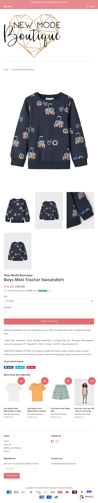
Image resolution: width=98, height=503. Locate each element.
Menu (9, 6)
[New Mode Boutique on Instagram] (57, 442)
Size (5, 296)
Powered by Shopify (65, 488)
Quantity (7, 307)
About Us (7, 444)
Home (6, 70)
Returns (7, 451)
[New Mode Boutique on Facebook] (52, 442)
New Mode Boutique (48, 488)
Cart (92, 6)
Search (6, 441)
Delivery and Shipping (12, 448)
